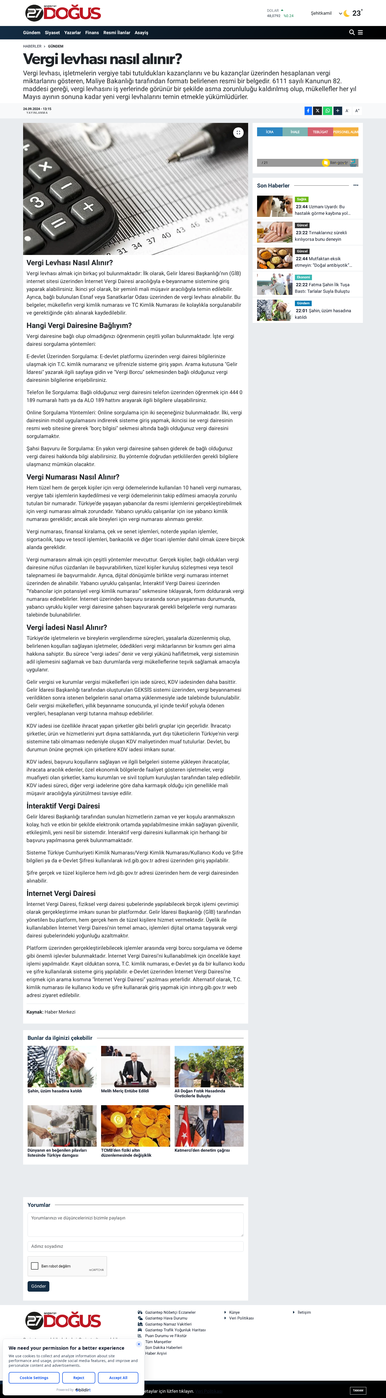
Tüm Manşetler (158, 1341)
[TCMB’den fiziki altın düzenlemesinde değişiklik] (135, 1125)
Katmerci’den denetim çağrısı (202, 1150)
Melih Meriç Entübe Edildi (125, 1090)
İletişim (304, 1312)
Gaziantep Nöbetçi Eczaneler (170, 1312)
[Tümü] (355, 185)
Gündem (31, 32)
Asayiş (141, 32)
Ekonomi (303, 277)
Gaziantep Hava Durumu (166, 1318)
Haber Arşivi (156, 1353)
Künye (234, 1312)
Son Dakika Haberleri (163, 1347)
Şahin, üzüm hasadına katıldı (55, 1090)
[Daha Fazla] (337, 111)
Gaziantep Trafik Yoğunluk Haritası (175, 1330)
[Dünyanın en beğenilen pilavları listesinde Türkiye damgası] (62, 1125)
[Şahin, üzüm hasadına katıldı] (62, 1066)
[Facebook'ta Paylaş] (308, 111)
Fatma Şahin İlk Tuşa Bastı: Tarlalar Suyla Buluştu (322, 288)
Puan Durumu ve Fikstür (166, 1335)
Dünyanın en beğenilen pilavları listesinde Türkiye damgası (57, 1153)
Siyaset (52, 32)
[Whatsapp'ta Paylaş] (327, 111)
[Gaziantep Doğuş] (63, 13)
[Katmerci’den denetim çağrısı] (209, 1125)
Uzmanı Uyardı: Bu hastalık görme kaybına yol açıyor (321, 210)
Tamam (358, 1390)
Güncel (302, 225)
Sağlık (301, 199)
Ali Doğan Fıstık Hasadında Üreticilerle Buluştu (200, 1093)
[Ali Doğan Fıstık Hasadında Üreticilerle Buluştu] (209, 1066)
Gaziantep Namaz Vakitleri (168, 1324)
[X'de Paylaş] (317, 111)
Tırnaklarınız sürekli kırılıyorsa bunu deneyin (321, 236)
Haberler (32, 46)
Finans (92, 32)
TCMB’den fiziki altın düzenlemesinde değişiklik (126, 1153)
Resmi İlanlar (116, 32)
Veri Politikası (241, 1318)
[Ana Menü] (359, 32)
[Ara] (352, 32)
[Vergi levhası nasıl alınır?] (135, 189)
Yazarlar (72, 32)
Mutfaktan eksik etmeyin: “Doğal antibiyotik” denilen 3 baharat (322, 262)
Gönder (38, 1286)
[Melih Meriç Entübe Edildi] (135, 1066)
